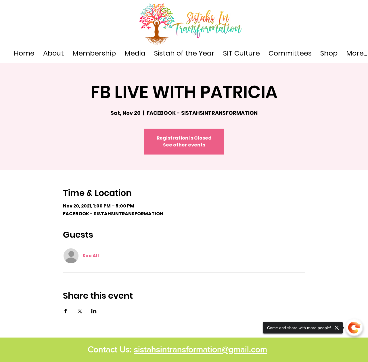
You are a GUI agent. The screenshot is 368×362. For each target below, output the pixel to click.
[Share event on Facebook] (65, 311)
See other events (184, 145)
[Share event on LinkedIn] (94, 311)
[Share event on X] (80, 311)
